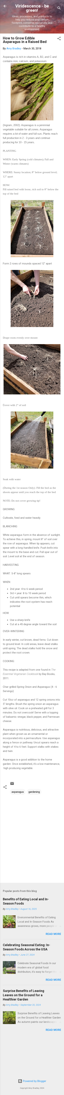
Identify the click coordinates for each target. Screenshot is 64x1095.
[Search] (59, 9)
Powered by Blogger (34, 1081)
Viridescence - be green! (32, 8)
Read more (53, 934)
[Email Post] (12, 784)
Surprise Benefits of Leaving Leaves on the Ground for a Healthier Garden (23, 995)
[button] (59, 39)
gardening (34, 791)
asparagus (18, 791)
